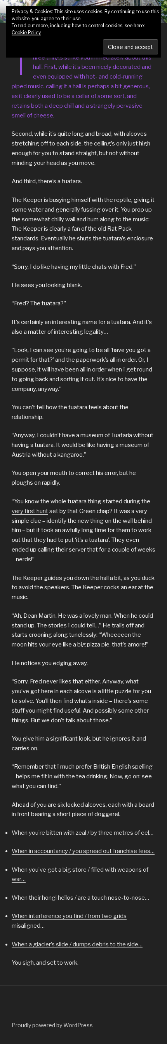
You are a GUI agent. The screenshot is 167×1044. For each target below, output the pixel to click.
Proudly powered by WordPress (52, 1025)
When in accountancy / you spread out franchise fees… (83, 851)
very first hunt (30, 511)
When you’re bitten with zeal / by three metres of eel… (82, 832)
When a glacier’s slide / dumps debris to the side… (77, 944)
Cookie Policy (26, 32)
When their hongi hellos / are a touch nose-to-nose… (80, 897)
